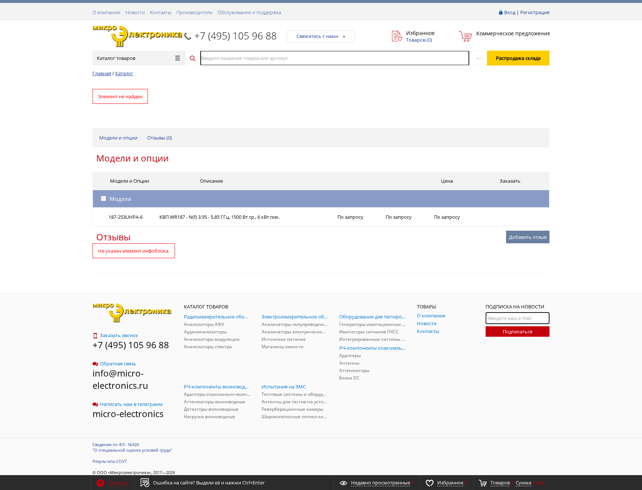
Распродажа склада (518, 58)
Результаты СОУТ (110, 461)
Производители (194, 12)
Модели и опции (118, 137)
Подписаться (517, 331)
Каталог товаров (116, 58)
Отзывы (113, 237)
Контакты (160, 12)
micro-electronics (128, 413)
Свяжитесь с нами (317, 36)
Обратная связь (118, 363)
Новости (135, 12)
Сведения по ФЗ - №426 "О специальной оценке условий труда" (132, 447)
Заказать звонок (119, 335)
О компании (106, 12)
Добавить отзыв (528, 237)
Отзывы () (159, 137)
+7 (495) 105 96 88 (235, 35)
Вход (509, 12)
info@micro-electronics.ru (120, 379)
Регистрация (534, 12)
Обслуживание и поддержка (249, 12)
